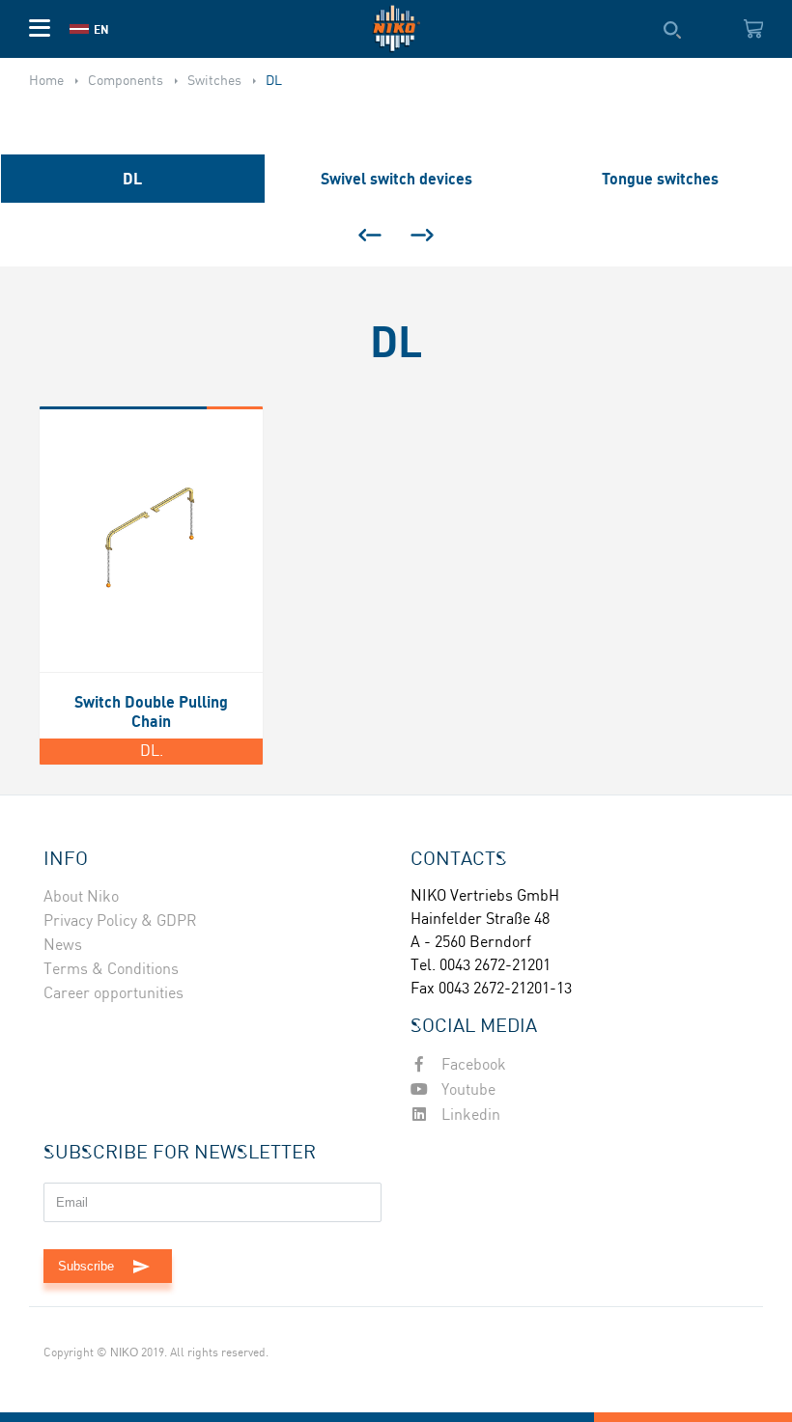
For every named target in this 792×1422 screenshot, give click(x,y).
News (62, 945)
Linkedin (469, 1115)
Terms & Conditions (111, 970)
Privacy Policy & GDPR (120, 921)
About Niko (81, 897)
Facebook (472, 1065)
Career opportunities (113, 994)
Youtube (466, 1090)
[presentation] (370, 234)
